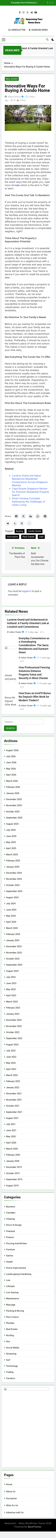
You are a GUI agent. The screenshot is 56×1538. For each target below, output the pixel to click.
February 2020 (13, 1155)
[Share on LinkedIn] (30, 516)
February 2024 (13, 934)
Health (9, 1262)
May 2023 (11, 989)
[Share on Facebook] (16, 516)
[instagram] (23, 12)
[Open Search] (47, 39)
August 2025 (12, 824)
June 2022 (11, 1057)
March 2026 (12, 781)
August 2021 (12, 1118)
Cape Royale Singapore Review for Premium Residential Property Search (30, 492)
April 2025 (11, 848)
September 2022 (14, 1038)
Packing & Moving (15, 1310)
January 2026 (12, 793)
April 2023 (11, 995)
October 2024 (12, 885)
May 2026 (11, 768)
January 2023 (12, 1014)
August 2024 (12, 897)
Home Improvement (16, 1268)
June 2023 (11, 983)
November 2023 (14, 952)
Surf (8, 1360)
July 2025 (11, 830)
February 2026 (13, 787)
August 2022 (12, 1044)
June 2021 (11, 1130)
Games (9, 1255)
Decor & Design (14, 1225)
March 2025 (12, 854)
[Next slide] (52, 2)
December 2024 (14, 873)
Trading (9, 1372)
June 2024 (11, 909)
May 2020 (11, 1136)
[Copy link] (29, 523)
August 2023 (12, 971)
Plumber (10, 1323)
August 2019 (12, 1185)
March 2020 (12, 1148)
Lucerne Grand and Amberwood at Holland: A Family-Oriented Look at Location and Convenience (28, 623)
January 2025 (12, 866)
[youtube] (35, 12)
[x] (27, 12)
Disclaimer (11, 1498)
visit (41, 536)
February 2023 (13, 1007)
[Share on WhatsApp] (38, 516)
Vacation (10, 1378)
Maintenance (12, 1298)
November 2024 (14, 879)
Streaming (11, 1353)
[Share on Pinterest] (45, 516)
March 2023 (12, 1001)
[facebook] (20, 12)
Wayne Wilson (14, 96)
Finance (10, 1237)
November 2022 (14, 1026)
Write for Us (12, 1505)
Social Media (12, 1347)
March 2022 (12, 1075)
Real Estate (12, 78)
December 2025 (14, 799)
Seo (8, 1341)
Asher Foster (15, 631)
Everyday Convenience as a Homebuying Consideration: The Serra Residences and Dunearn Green (34, 645)
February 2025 (13, 860)
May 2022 (11, 1063)
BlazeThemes (34, 1526)
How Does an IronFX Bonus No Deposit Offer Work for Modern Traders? (26, 3)
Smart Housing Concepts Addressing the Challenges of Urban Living (28, 501)
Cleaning (10, 1219)
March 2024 (12, 928)
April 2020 (11, 1142)
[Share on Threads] (22, 523)
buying (19, 531)
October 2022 (12, 1032)
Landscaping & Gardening (18, 1274)
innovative (12, 536)
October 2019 (12, 1173)
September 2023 (14, 964)
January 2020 (12, 1161)
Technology (12, 1366)
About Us (10, 1491)
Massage (10, 1304)
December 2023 (14, 946)
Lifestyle (10, 1286)
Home (9, 1484)
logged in (26, 591)
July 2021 (11, 1124)
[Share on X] (23, 516)
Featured (10, 1231)
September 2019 (14, 1179)
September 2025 (14, 817)
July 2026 (11, 756)
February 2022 (13, 1081)
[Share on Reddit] (7, 523)
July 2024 (11, 903)
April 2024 (11, 922)
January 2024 (12, 940)
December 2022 (14, 1020)
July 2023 (11, 977)
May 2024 (11, 915)
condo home (34, 531)
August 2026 (12, 750)
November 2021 (14, 1099)
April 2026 (11, 774)
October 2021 (12, 1106)
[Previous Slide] (48, 2)
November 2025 (14, 805)
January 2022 (12, 1087)
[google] (31, 12)
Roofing (10, 1335)
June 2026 (11, 762)
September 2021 (14, 1112)
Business (10, 1206)
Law (8, 1280)
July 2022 (11, 1050)
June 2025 (11, 836)
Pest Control (12, 1317)
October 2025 (12, 811)
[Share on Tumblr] (15, 523)
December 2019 (14, 1167)
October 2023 (12, 958)
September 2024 (14, 891)
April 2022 (11, 1069)
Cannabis (10, 1212)
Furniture (10, 1249)
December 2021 (14, 1093)
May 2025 (11, 842)
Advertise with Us (15, 1512)
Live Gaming (12, 1292)
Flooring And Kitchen (16, 1243)
